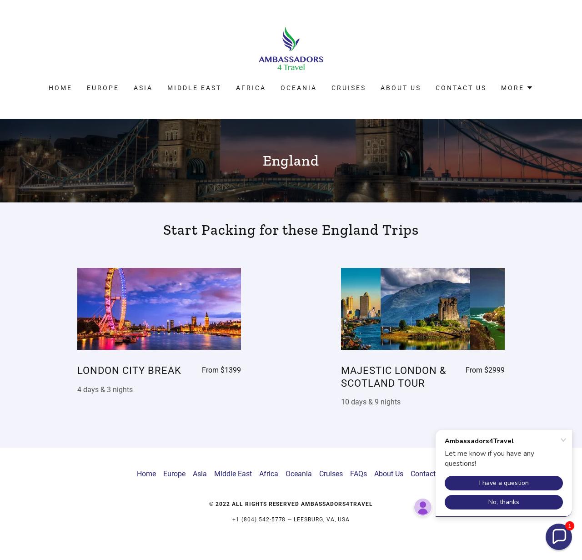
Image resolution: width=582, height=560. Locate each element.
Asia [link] (143, 87)
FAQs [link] (358, 473)
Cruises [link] (348, 87)
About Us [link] (401, 87)
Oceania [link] (299, 87)
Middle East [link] (194, 87)
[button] (517, 87)
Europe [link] (103, 87)
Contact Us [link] (461, 87)
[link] (291, 48)
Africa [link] (251, 87)
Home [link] (60, 87)
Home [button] (146, 473)
